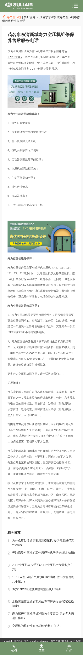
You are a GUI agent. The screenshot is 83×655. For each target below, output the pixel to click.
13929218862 (15, 57)
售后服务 (30, 17)
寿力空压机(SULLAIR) (63, 641)
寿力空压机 (19, 6)
